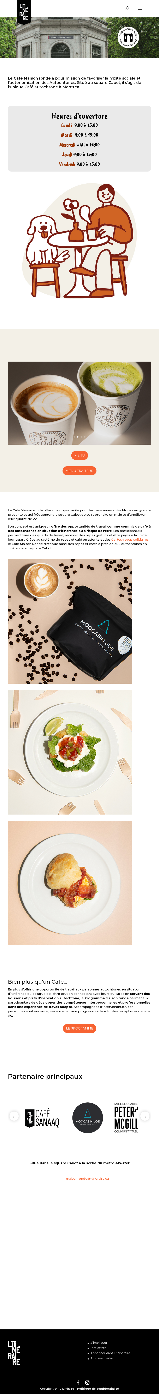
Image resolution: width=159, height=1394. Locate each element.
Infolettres (98, 1348)
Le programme (79, 1028)
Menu (79, 455)
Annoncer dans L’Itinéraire (110, 1353)
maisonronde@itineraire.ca (87, 1178)
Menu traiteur (79, 471)
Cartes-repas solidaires (130, 539)
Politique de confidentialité (98, 1388)
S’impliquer (98, 1343)
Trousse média (101, 1358)
